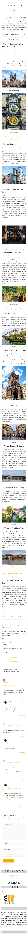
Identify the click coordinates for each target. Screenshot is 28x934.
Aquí (9, 543)
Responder (23, 698)
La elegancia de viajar (14, 5)
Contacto (15, 878)
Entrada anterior (14, 657)
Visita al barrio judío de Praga (15, 309)
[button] (14, 10)
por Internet (21, 221)
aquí (7, 625)
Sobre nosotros (15, 875)
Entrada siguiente (14, 661)
